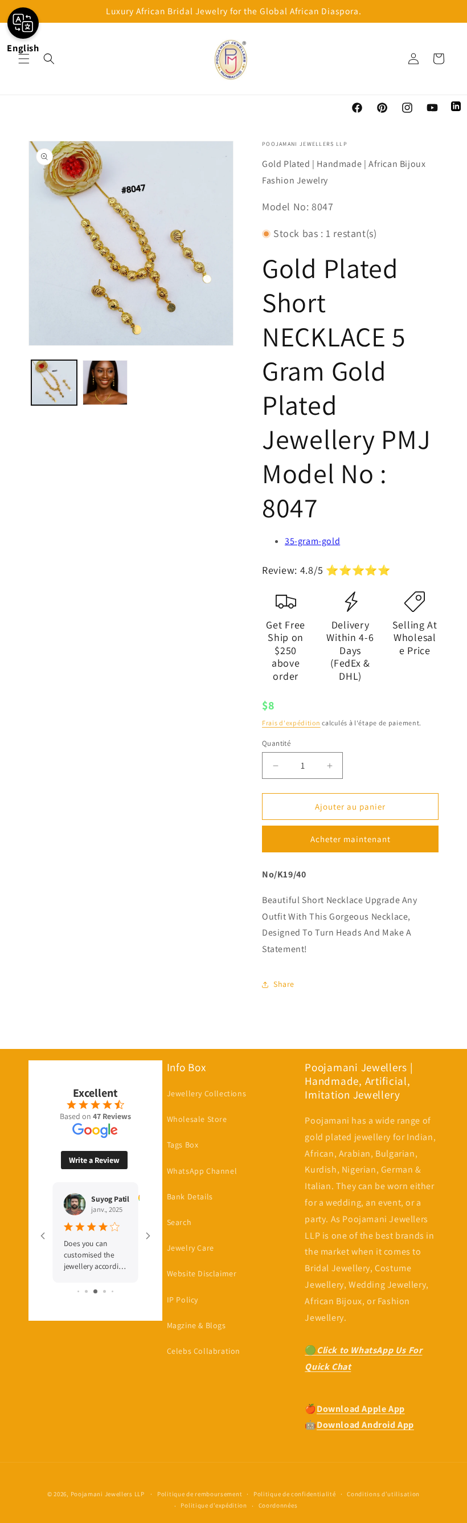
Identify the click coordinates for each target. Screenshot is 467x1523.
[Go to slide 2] (86, 1291)
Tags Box (183, 1145)
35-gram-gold (312, 541)
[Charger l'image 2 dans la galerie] (105, 383)
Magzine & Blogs (196, 1325)
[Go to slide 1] (78, 1291)
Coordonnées (278, 1505)
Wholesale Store (197, 1119)
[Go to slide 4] (104, 1291)
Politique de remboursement (199, 1494)
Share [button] (283, 984)
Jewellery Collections (207, 1093)
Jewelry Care (190, 1248)
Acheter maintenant (350, 839)
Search (179, 1222)
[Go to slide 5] (112, 1291)
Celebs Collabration (203, 1351)
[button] (23, 58)
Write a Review (94, 1160)
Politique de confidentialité (294, 1494)
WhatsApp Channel (202, 1171)
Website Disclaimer (202, 1273)
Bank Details (190, 1196)
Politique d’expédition (214, 1505)
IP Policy (182, 1300)
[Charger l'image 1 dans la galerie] (54, 383)
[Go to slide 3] (95, 1291)
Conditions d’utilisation (383, 1494)
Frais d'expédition (291, 722)
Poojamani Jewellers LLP (108, 1494)
